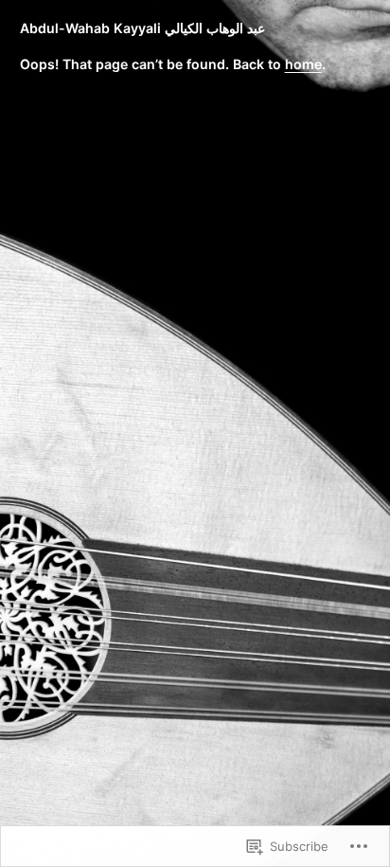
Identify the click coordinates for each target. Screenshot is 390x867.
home (303, 64)
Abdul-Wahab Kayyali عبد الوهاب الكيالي (142, 28)
